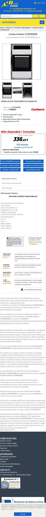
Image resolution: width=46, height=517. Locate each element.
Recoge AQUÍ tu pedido (33, 161)
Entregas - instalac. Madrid (10, 165)
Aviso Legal (4, 459)
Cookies (3, 461)
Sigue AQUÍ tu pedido (33, 169)
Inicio (2, 28)
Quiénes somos (5, 441)
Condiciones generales (8, 457)
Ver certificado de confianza (33, 289)
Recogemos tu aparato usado (33, 165)
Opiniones (3, 448)
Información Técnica (9, 179)
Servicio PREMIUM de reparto (10, 161)
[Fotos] (7, 90)
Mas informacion (11, 509)
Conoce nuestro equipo (8, 443)
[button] (39, 16)
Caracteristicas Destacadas (11, 183)
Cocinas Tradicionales (22, 28)
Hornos (9, 28)
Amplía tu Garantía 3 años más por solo (21, 152)
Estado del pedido (6, 466)
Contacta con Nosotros (8, 472)
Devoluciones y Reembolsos (10, 464)
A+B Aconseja (7, 188)
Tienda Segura (5, 451)
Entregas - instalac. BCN (10, 169)
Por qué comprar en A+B (9, 446)
